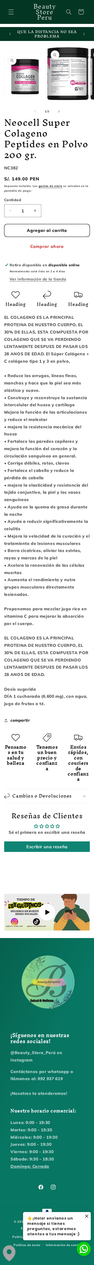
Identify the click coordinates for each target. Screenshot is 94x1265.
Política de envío (27, 1245)
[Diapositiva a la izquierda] (35, 111)
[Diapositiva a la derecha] (58, 111)
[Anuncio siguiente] (84, 34)
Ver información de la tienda (38, 279)
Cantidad (12, 199)
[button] (11, 12)
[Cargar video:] (47, 912)
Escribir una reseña (47, 846)
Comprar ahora (47, 246)
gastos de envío (50, 186)
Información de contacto (66, 1245)
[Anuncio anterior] (10, 34)
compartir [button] (20, 720)
